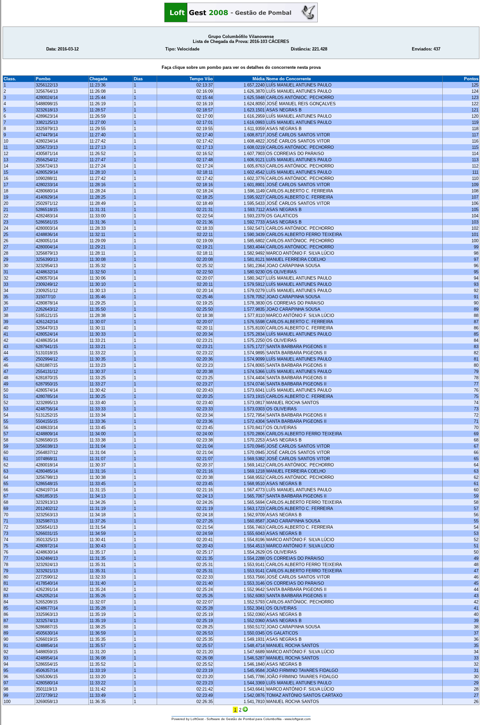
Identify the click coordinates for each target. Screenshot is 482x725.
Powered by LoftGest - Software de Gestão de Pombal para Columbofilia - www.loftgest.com (241, 719)
